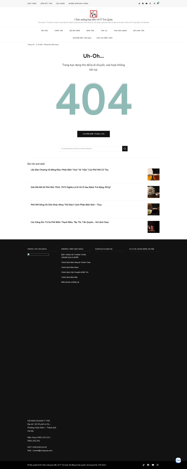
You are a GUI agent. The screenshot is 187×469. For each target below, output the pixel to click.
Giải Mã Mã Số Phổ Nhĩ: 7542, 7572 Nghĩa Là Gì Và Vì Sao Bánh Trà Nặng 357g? (71, 187)
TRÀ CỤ (104, 31)
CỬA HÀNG (60, 4)
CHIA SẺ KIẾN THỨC (105, 38)
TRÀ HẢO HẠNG (120, 31)
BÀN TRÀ (90, 31)
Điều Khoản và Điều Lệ (70, 282)
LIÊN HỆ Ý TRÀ (46, 4)
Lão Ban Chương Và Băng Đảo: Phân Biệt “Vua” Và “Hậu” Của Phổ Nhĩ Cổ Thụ (69, 169)
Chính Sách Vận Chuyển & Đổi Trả (74, 272)
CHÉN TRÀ (59, 31)
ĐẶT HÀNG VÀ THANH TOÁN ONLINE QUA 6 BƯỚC (73, 256)
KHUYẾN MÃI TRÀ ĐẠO (82, 38)
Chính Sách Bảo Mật (69, 277)
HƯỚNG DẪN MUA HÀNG (78, 4)
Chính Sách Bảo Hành (69, 267)
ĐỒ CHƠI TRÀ (138, 31)
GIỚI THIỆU (32, 4)
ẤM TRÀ (44, 31)
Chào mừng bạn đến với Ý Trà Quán (93, 19)
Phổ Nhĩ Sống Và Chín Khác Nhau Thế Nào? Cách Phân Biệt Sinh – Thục (66, 204)
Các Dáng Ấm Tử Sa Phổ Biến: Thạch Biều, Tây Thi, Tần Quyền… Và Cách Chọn (70, 222)
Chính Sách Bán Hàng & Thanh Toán (75, 262)
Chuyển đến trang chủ (93, 134)
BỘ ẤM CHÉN (75, 31)
